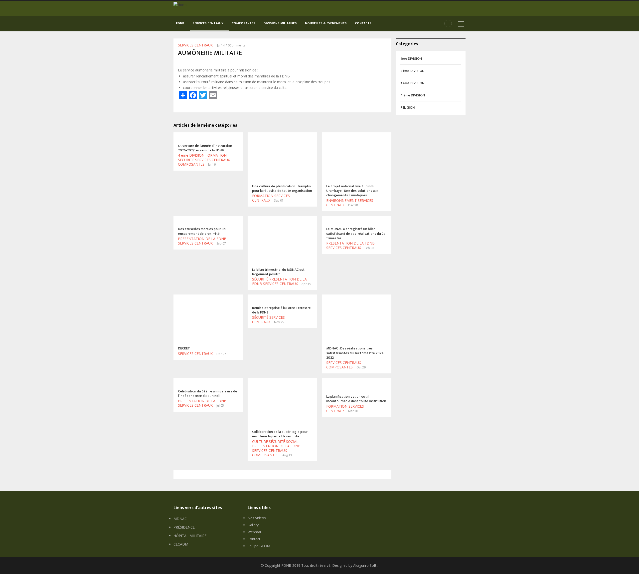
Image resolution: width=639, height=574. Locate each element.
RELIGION (407, 107)
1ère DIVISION (411, 58)
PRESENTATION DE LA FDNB (202, 238)
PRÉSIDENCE (184, 527)
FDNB (180, 23)
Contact (254, 539)
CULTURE (260, 441)
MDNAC (180, 518)
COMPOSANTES (244, 23)
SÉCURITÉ (186, 159)
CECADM (180, 544)
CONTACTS (363, 23)
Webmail (255, 532)
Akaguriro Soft (364, 565)
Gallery (253, 525)
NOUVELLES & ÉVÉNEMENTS (326, 23)
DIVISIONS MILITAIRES (281, 23)
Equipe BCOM (259, 546)
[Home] (180, 4)
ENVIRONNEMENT (341, 200)
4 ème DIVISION (191, 155)
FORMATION (216, 155)
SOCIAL (292, 441)
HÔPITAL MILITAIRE (189, 535)
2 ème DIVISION (412, 71)
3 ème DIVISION (412, 83)
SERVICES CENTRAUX (208, 23)
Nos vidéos (257, 518)
